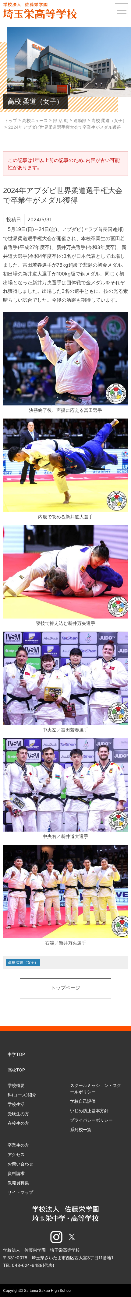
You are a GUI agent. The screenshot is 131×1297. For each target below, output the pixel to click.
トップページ (65, 988)
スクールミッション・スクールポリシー (95, 1088)
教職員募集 (18, 1182)
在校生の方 (18, 1123)
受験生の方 (18, 1113)
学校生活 (16, 1104)
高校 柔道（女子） (23, 962)
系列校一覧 (80, 1129)
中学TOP (16, 1054)
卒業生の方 (18, 1145)
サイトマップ (20, 1192)
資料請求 (16, 1173)
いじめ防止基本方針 (89, 1110)
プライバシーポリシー (91, 1120)
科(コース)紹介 (22, 1094)
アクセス (16, 1154)
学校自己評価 (83, 1101)
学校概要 (16, 1085)
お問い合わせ (20, 1163)
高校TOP (16, 1069)
